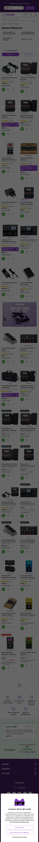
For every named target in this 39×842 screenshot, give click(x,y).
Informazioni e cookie (19, 837)
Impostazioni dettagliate (19, 832)
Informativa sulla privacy (20, 822)
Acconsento (19, 827)
